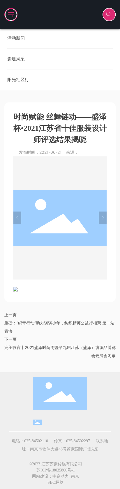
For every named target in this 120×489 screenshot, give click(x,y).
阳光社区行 (18, 79)
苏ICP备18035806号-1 (55, 470)
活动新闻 (16, 38)
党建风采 (16, 59)
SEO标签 (55, 482)
